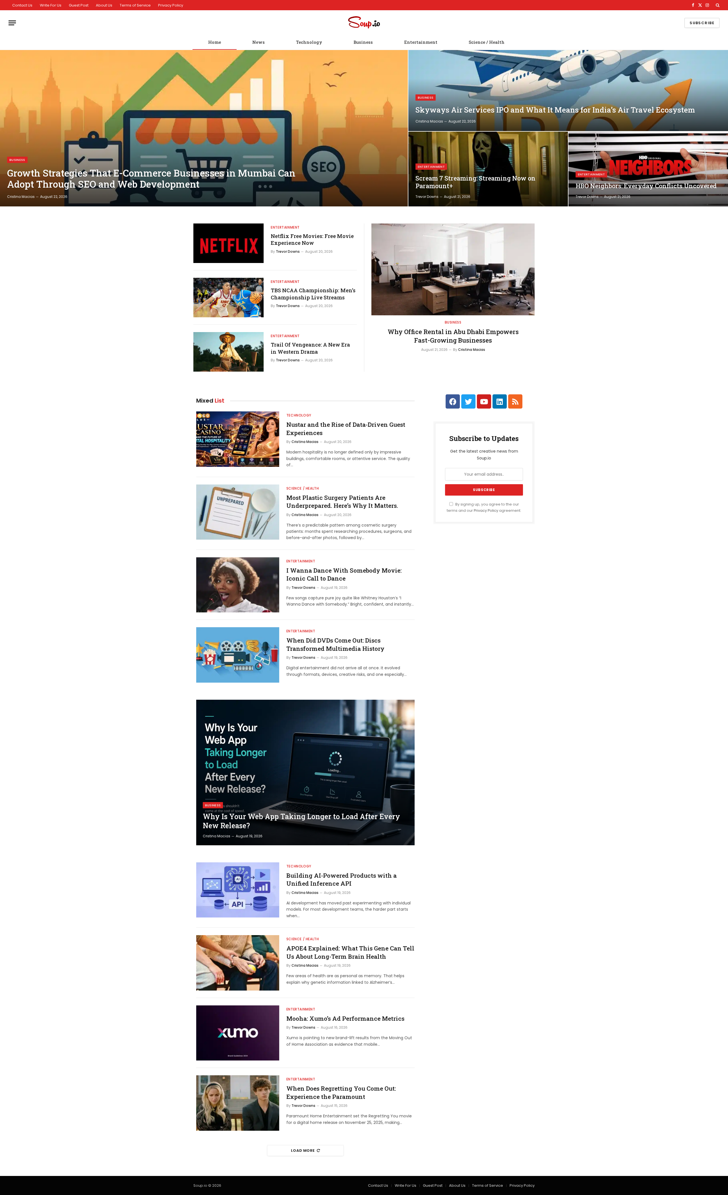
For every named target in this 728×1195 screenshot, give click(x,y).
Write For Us (50, 5)
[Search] (717, 5)
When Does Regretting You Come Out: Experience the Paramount (341, 1092)
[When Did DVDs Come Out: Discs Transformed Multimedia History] (237, 655)
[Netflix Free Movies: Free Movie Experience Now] (228, 243)
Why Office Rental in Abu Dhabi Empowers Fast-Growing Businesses (453, 336)
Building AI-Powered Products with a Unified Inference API (341, 879)
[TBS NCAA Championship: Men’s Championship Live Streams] (228, 297)
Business (363, 42)
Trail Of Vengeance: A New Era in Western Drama (310, 348)
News (258, 42)
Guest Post (78, 5)
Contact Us (22, 5)
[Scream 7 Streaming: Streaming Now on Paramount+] (488, 169)
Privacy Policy (170, 5)
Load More (303, 1150)
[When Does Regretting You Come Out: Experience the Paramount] (237, 1103)
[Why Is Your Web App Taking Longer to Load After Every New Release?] (305, 772)
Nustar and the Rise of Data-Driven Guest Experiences (345, 429)
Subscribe (702, 23)
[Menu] (12, 22)
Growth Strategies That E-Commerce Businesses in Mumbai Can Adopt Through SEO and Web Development (151, 178)
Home (214, 42)
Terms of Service (135, 5)
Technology (309, 42)
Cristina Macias (21, 196)
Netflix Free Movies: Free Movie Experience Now (312, 239)
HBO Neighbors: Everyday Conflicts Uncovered (646, 186)
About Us (104, 5)
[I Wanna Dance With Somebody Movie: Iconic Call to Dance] (237, 585)
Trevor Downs (427, 196)
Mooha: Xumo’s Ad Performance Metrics (345, 1018)
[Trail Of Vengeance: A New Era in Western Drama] (228, 352)
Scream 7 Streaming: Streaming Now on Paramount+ (475, 182)
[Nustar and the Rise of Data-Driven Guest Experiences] (237, 439)
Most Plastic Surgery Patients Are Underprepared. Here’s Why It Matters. (342, 502)
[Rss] (515, 401)
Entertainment (420, 42)
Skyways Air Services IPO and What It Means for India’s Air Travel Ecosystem (555, 110)
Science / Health (486, 42)
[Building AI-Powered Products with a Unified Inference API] (237, 890)
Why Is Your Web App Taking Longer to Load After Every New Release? (301, 821)
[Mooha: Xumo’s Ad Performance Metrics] (237, 1033)
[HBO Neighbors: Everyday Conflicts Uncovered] (648, 169)
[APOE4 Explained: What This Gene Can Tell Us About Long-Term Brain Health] (237, 963)
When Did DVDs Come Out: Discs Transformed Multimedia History (335, 644)
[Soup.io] (364, 23)
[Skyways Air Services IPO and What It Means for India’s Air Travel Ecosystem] (568, 90)
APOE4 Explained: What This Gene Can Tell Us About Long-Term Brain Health (350, 952)
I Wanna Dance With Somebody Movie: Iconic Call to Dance (344, 574)
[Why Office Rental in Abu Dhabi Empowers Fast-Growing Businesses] (453, 269)
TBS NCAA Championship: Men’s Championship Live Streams (313, 294)
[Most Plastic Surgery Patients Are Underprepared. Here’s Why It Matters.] (237, 512)
